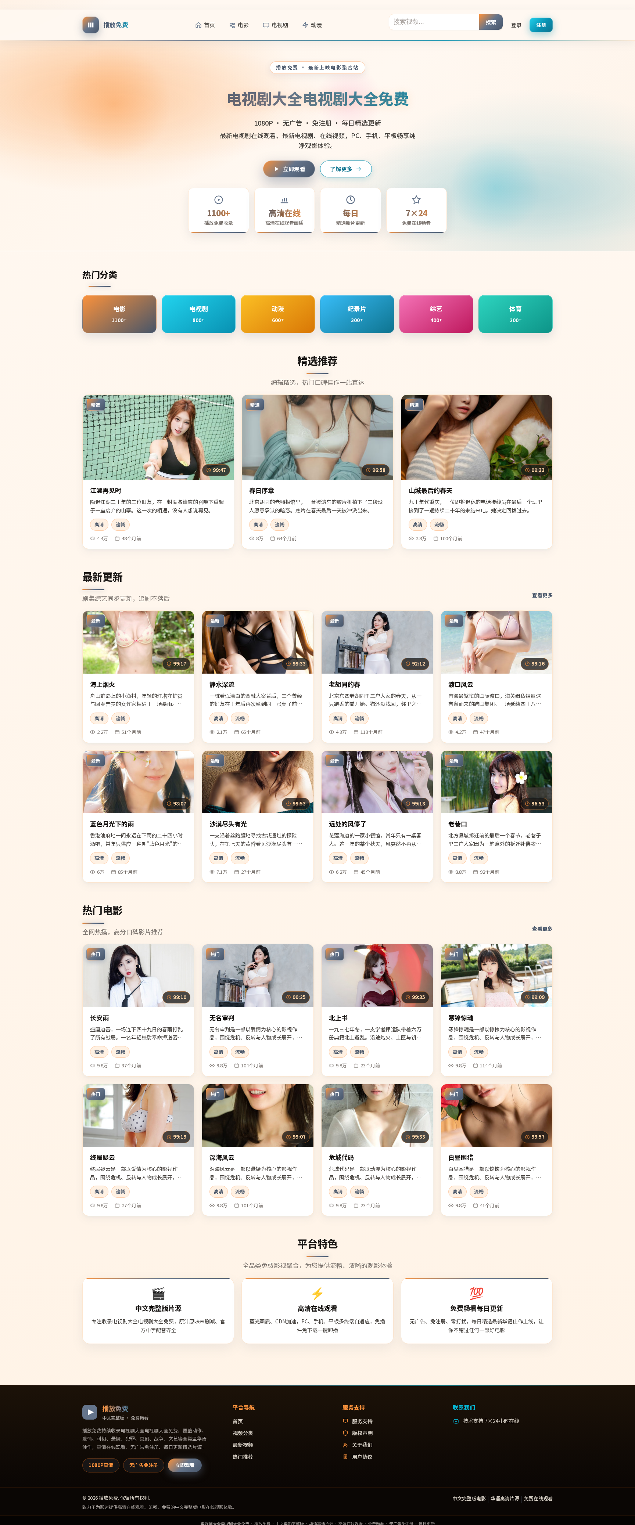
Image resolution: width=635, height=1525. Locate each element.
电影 (243, 25)
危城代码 (341, 1157)
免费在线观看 (538, 1498)
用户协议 (362, 1456)
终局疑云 (102, 1157)
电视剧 (280, 25)
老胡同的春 (344, 684)
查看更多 (542, 595)
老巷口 (457, 823)
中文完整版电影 (469, 1498)
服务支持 (362, 1421)
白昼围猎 (460, 1157)
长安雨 (99, 1017)
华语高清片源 (505, 1498)
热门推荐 (243, 1456)
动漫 (316, 25)
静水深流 (221, 684)
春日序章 (261, 490)
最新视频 (243, 1444)
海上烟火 (102, 684)
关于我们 (362, 1444)
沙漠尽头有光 (228, 823)
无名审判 (221, 1017)
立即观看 (294, 169)
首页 (209, 25)
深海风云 (221, 1157)
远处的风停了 (347, 823)
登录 (516, 24)
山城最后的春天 (430, 490)
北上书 (338, 1017)
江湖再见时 (105, 490)
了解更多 (341, 169)
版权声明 (362, 1432)
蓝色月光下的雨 (112, 823)
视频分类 (243, 1432)
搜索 (491, 21)
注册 (541, 24)
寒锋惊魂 (460, 1017)
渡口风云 (460, 684)
